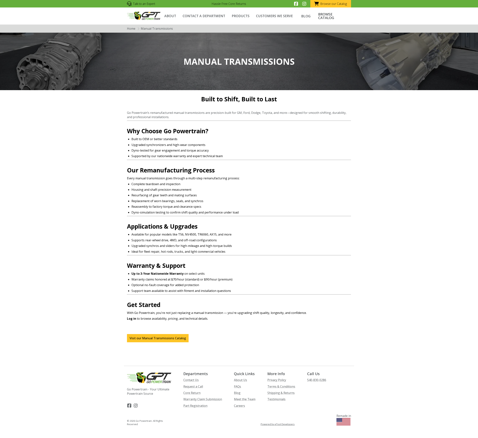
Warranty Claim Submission (202, 399)
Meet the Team (244, 399)
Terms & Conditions (281, 386)
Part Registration (195, 406)
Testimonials (276, 399)
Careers (239, 406)
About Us (240, 380)
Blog (237, 393)
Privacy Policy (276, 380)
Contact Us (191, 380)
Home (131, 29)
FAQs (237, 386)
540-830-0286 (316, 380)
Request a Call (193, 386)
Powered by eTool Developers (278, 424)
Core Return (192, 393)
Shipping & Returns (281, 393)
